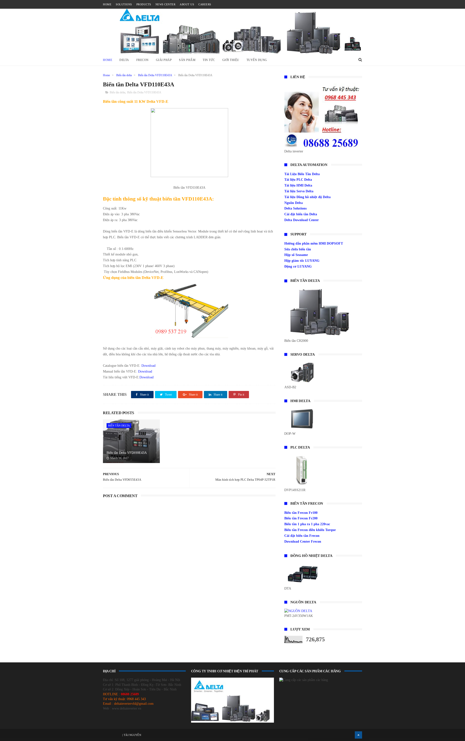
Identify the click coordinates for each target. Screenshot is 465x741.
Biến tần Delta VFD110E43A (155, 75)
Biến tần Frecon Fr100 (301, 513)
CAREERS (204, 4)
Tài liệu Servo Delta (298, 191)
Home (107, 60)
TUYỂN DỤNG (257, 60)
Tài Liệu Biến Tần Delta (302, 174)
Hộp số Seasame (296, 255)
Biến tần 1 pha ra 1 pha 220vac (307, 524)
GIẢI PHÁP (164, 60)
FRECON (142, 60)
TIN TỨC (209, 60)
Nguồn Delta (293, 203)
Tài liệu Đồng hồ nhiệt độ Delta (307, 197)
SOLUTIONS (124, 4)
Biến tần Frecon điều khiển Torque (310, 530)
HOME (107, 4)
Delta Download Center (301, 220)
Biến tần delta (124, 75)
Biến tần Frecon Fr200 (301, 518)
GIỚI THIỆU (230, 60)
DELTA (124, 60)
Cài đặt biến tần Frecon (301, 536)
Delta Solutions (295, 208)
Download (148, 365)
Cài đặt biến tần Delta (300, 214)
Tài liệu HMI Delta (298, 185)
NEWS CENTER (165, 4)
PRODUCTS (143, 4)
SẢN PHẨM (187, 60)
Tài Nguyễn (132, 735)
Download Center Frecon (302, 541)
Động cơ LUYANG (298, 266)
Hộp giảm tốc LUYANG (301, 260)
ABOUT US (187, 4)
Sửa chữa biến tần (297, 249)
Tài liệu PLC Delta (298, 179)
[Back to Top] (358, 735)
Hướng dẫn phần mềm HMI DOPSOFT (313, 243)
